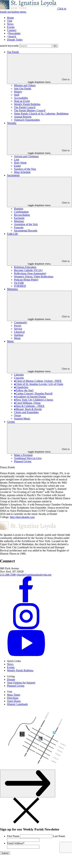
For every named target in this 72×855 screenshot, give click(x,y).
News (10, 23)
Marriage (19, 221)
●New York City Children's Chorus (33, 399)
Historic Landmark (17, 704)
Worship (11, 122)
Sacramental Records (25, 230)
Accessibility (21, 97)
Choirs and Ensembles (26, 412)
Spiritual (18, 335)
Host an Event (22, 101)
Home (10, 17)
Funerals (18, 227)
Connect (11, 30)
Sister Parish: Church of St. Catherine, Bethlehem (41, 113)
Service (18, 328)
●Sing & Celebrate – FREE (29, 406)
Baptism (18, 208)
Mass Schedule (22, 172)
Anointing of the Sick (26, 224)
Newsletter (14, 33)
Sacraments (13, 175)
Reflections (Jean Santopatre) (30, 273)
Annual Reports (22, 116)
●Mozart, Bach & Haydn (28, 409)
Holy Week (20, 162)
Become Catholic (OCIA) (28, 270)
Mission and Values (24, 85)
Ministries (12, 289)
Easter (17, 165)
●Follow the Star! (24, 390)
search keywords (9, 45)
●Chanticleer (21, 387)
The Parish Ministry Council (29, 110)
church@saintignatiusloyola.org (33, 574)
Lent (16, 159)
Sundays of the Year (25, 168)
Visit (9, 20)
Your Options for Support (21, 682)
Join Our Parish (22, 88)
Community (20, 322)
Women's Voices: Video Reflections (33, 276)
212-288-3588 (8, 574)
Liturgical (19, 331)
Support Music (22, 418)
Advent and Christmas (26, 156)
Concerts (19, 377)
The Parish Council (24, 107)
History (18, 91)
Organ (17, 415)
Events (11, 27)
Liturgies (19, 374)
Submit (5, 853)
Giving (11, 421)
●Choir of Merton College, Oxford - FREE (38, 380)
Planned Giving (22, 461)
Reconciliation (22, 214)
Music (17, 338)
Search (12, 36)
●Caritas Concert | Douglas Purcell (33, 393)
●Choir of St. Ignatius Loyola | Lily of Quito (38, 384)
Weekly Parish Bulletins (27, 104)
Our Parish (13, 51)
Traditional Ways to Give (28, 458)
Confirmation (21, 211)
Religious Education (25, 267)
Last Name (59, 836)
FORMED (20, 285)
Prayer (17, 325)
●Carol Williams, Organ (27, 402)
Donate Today (15, 39)
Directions (12, 697)
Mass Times (13, 694)
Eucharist (19, 218)
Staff (16, 94)
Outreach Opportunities (27, 119)
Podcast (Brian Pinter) (26, 279)
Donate (11, 679)
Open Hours (14, 701)
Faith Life (12, 233)
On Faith (19, 282)
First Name (13, 836)
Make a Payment (23, 455)
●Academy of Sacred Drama (30, 396)
